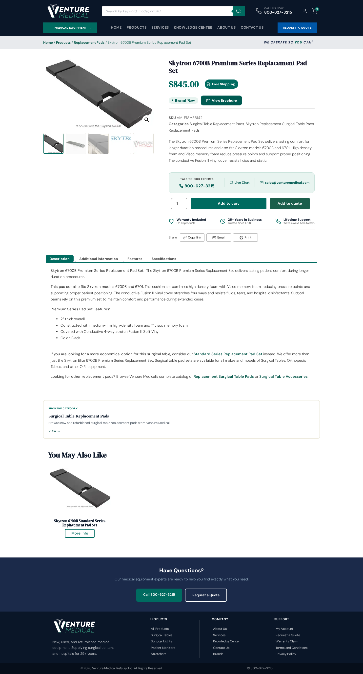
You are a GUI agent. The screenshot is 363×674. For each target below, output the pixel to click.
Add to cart (228, 203)
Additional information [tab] (98, 259)
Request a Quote (206, 595)
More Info (83, 532)
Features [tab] (134, 259)
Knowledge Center (193, 27)
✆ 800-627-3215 (260, 668)
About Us (226, 27)
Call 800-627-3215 (159, 594)
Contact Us (252, 27)
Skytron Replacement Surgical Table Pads (280, 123)
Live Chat (242, 182)
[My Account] (304, 11)
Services (160, 27)
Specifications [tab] (164, 259)
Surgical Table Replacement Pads (217, 123)
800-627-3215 (278, 12)
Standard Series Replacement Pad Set (228, 354)
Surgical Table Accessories (283, 376)
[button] (146, 119)
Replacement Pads (89, 42)
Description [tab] (60, 259)
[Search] (239, 11)
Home (116, 27)
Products (137, 27)
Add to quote (290, 203)
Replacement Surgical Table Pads (224, 376)
